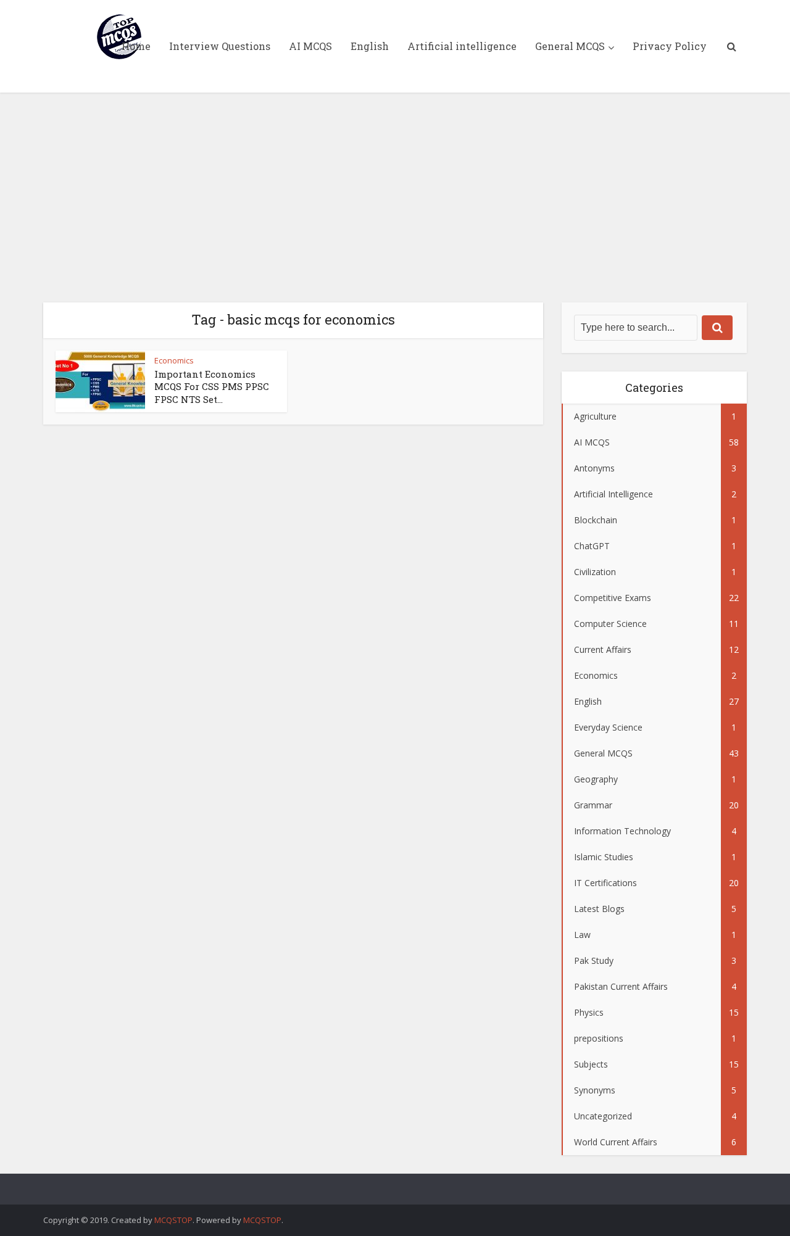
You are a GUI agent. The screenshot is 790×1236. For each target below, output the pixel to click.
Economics (174, 360)
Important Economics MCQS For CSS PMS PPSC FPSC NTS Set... (211, 386)
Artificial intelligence (462, 45)
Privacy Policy (670, 45)
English (370, 45)
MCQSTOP (173, 1220)
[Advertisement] (395, 197)
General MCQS (570, 45)
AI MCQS (310, 45)
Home (136, 45)
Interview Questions (219, 45)
